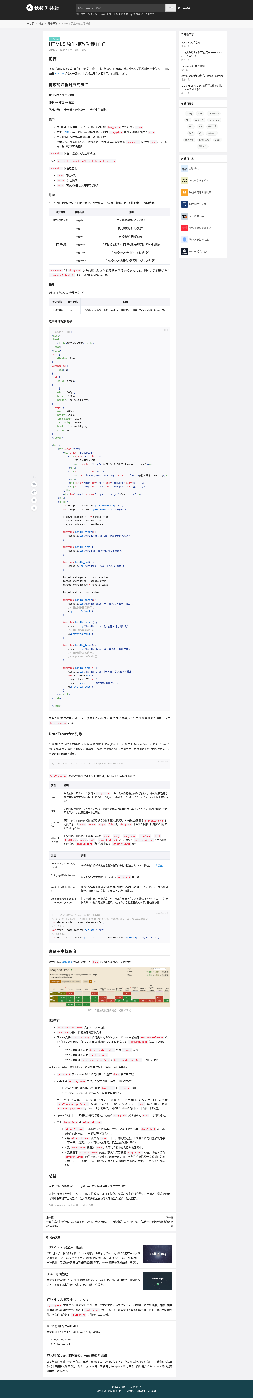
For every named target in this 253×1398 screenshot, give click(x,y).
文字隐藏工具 (196, 216)
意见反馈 (130, 1391)
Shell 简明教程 (57, 1274)
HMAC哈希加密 (198, 251)
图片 (67, 132)
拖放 (91, 1205)
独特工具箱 (126, 1387)
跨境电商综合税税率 (200, 192)
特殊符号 (92, 14)
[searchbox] (121, 8)
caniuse (67, 961)
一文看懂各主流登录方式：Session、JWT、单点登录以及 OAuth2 (76, 1221)
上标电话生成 (121, 14)
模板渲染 (212, 126)
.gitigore (212, 133)
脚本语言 (202, 146)
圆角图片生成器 (197, 204)
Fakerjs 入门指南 (190, 44)
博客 (41, 23)
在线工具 (101, 1391)
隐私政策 (141, 1391)
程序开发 (52, 23)
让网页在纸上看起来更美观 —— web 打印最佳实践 (201, 56)
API (70, 1205)
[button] (185, 8)
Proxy (189, 113)
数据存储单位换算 (199, 239)
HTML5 (59, 73)
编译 (191, 133)
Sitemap (152, 1391)
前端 (75, 1205)
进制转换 (150, 14)
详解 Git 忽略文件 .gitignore (67, 1299)
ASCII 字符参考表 (198, 180)
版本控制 (189, 139)
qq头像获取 (136, 14)
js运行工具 (105, 14)
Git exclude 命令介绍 (193, 67)
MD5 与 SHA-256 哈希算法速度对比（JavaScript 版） (201, 89)
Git (200, 133)
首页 (31, 23)
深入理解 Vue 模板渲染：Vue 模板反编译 (77, 1356)
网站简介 (112, 1391)
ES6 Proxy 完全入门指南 (65, 1247)
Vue (200, 126)
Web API (199, 120)
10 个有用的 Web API (62, 1326)
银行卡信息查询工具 (200, 227)
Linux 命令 (204, 139)
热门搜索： (82, 14)
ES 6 (200, 113)
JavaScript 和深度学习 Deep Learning (202, 77)
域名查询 (194, 168)
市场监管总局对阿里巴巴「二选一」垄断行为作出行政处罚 (143, 1221)
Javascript (60, 1205)
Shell (217, 139)
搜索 (170, 7)
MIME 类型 (156, 865)
